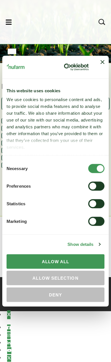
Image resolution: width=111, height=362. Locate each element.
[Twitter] (9, 358)
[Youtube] (9, 350)
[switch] (96, 186)
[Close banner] (102, 67)
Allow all (55, 261)
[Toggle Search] (101, 22)
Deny (55, 294)
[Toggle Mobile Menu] (9, 22)
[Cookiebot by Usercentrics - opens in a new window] (66, 67)
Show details (80, 244)
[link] (48, 21)
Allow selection (55, 278)
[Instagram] (9, 335)
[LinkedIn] (9, 343)
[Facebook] (9, 328)
